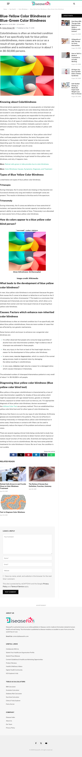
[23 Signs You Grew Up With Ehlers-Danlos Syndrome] (66, 71)
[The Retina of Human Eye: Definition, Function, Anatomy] (42, 474)
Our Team (9, 724)
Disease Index (10, 717)
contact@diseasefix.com (20, 636)
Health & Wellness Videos (14, 666)
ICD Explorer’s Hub (12, 673)
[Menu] (8, 3)
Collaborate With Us (12, 649)
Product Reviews (11, 663)
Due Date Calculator (12, 697)
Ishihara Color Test (10, 406)
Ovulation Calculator (12, 690)
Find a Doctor (10, 704)
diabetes (16, 366)
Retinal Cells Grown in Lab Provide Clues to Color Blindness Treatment (13, 486)
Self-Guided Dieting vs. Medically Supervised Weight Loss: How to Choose (76, 88)
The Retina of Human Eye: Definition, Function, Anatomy (40, 485)
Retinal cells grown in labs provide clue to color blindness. (27, 164)
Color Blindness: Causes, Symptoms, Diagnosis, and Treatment (28, 169)
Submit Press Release (13, 656)
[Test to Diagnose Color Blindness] (13, 502)
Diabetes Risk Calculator (14, 693)
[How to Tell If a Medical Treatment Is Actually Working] (66, 55)
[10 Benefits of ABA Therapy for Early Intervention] (66, 41)
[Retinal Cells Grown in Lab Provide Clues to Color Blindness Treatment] (13, 474)
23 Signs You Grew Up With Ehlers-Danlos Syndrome (76, 72)
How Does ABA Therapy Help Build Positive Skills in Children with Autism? (76, 26)
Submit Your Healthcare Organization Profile (20, 652)
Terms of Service (17, 587)
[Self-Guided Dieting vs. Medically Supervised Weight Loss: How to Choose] (66, 85)
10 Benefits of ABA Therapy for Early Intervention (76, 42)
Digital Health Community (14, 670)
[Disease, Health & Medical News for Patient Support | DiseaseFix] (41, 3)
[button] (13, 454)
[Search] (74, 3)
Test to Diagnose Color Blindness (12, 512)
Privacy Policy (10, 728)
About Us (9, 721)
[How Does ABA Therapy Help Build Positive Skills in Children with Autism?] (66, 23)
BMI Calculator (11, 687)
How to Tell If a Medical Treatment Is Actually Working (76, 57)
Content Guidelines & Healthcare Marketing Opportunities (24, 659)
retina (8, 362)
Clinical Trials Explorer (13, 700)
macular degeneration (22, 356)
